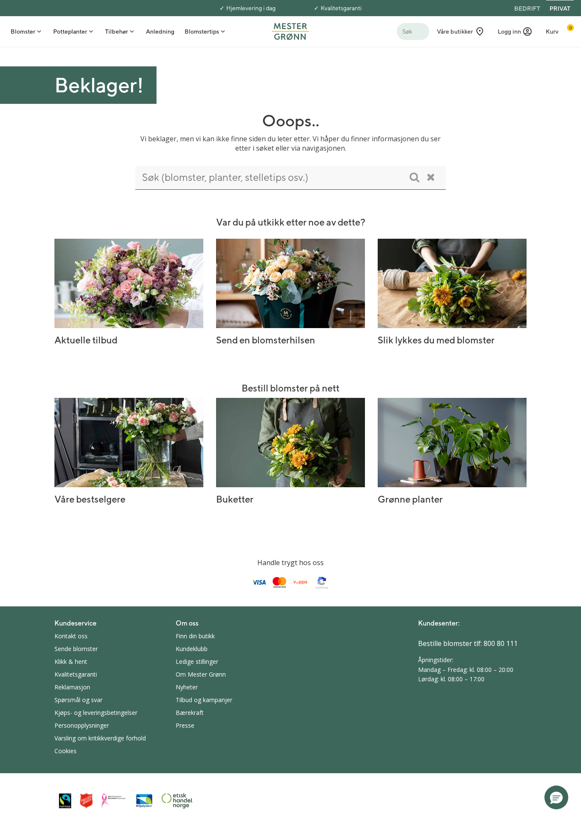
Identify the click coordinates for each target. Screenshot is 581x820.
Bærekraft (190, 713)
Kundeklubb (192, 649)
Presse (185, 725)
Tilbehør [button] (116, 31)
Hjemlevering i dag (251, 8)
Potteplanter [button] (70, 31)
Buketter (234, 499)
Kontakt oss (71, 636)
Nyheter (187, 687)
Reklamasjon (72, 687)
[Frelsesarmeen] (86, 800)
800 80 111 (501, 643)
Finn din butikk (195, 636)
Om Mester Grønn (201, 674)
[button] (515, 31)
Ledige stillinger (197, 661)
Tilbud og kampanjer (204, 700)
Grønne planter (410, 499)
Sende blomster (76, 649)
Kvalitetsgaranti (341, 8)
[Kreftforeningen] (114, 801)
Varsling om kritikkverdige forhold (100, 738)
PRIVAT (560, 8)
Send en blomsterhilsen (265, 340)
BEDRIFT (527, 8)
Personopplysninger (81, 725)
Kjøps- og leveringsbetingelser (95, 713)
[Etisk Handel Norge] (176, 801)
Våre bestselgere (89, 499)
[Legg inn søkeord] (414, 177)
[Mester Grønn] (290, 30)
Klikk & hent (70, 661)
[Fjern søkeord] (431, 177)
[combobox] (290, 178)
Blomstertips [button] (202, 31)
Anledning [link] (160, 31)
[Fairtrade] (65, 800)
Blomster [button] (23, 31)
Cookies (65, 751)
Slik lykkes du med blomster (436, 340)
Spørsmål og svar (78, 700)
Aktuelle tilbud (85, 340)
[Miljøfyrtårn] (144, 801)
